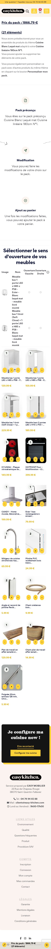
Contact (25, 886)
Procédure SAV (25, 846)
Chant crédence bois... (33, 606)
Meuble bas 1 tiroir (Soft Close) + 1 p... (10, 424)
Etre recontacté (25, 746)
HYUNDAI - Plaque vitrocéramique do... (11, 468)
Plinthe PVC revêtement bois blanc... (33, 561)
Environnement (25, 824)
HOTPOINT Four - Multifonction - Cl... (35, 468)
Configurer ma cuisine (25, 752)
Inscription (25, 864)
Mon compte (25, 875)
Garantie (25, 904)
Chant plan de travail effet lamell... (35, 651)
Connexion (25, 870)
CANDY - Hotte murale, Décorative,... (11, 513)
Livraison (25, 915)
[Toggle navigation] (46, 11)
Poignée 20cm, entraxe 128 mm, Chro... (9, 696)
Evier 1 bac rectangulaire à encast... (32, 514)
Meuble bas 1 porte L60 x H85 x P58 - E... (36, 379)
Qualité (25, 829)
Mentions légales (25, 909)
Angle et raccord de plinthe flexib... (11, 606)
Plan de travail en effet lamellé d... (10, 651)
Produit (25, 841)
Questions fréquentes (25, 835)
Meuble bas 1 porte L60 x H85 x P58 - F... (12, 379)
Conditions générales (25, 921)
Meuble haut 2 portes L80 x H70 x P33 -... (36, 424)
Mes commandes (25, 881)
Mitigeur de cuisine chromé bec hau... (11, 560)
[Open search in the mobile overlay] (27, 11)
